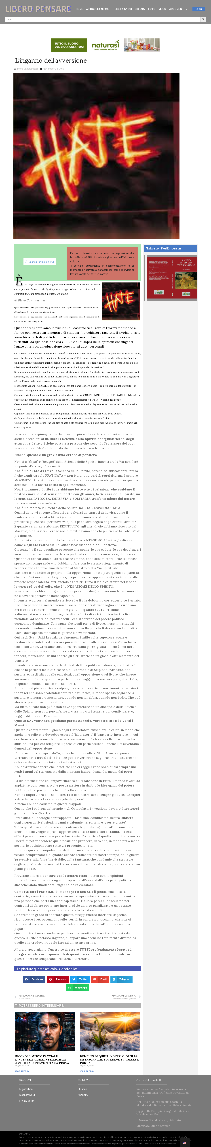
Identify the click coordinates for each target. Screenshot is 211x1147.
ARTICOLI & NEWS (97, 9)
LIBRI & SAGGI (123, 9)
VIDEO (162, 9)
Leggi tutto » (22, 1071)
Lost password (27, 1095)
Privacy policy (26, 1101)
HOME (79, 9)
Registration (26, 1089)
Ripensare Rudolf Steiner (153, 1126)
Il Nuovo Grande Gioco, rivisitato (158, 1120)
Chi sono (82, 1089)
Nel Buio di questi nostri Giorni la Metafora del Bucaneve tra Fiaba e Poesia (109, 1059)
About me (83, 1095)
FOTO (151, 9)
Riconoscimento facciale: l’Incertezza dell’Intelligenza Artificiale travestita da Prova (42, 1059)
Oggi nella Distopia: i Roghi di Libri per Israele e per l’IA (162, 1112)
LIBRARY (140, 9)
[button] (34, 979)
